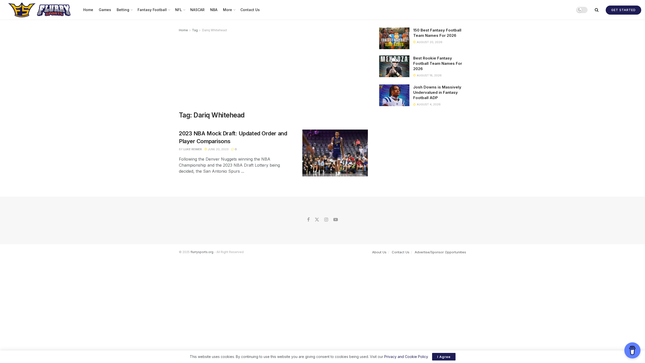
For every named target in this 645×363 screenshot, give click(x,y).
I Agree (443, 357)
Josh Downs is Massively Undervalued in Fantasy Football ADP (437, 92)
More (227, 10)
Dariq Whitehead (214, 30)
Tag (195, 30)
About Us (379, 252)
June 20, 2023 (218, 149)
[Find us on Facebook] (308, 220)
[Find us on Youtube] (335, 220)
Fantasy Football (152, 10)
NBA (213, 10)
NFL (178, 10)
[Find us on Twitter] (317, 220)
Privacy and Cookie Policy (406, 356)
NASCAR (197, 10)
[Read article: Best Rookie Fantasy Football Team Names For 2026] (394, 66)
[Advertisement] (273, 71)
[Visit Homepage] (40, 10)
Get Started (623, 10)
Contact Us (250, 10)
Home (88, 10)
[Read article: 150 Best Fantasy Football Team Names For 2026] (394, 38)
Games (105, 10)
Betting (123, 10)
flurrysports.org (201, 252)
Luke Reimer (192, 149)
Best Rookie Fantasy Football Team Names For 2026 (437, 63)
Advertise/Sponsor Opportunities (440, 252)
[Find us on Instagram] (326, 220)
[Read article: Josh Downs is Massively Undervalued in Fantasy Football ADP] (394, 95)
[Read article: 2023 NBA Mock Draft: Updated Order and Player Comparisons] (335, 153)
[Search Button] (597, 10)
